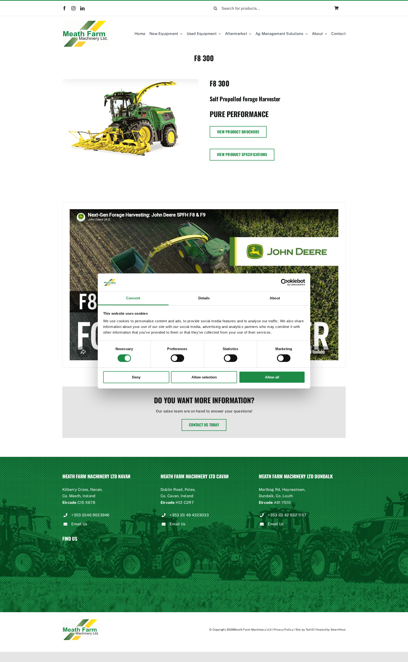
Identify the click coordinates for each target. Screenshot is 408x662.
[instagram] (73, 8)
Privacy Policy (283, 629)
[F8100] (130, 119)
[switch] (177, 358)
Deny (136, 377)
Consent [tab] (133, 298)
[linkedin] (82, 8)
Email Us (79, 524)
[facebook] (64, 8)
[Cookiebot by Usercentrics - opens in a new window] (284, 282)
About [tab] (275, 298)
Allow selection (204, 377)
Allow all (272, 377)
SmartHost (338, 629)
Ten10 (310, 629)
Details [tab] (204, 298)
